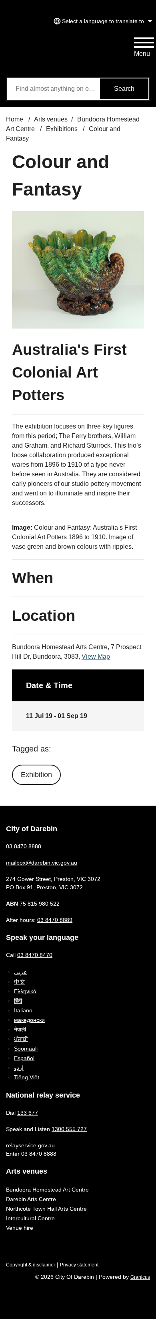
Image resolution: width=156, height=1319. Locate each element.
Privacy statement (79, 1265)
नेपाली (20, 1029)
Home (14, 119)
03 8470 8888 (23, 846)
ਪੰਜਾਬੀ (21, 1039)
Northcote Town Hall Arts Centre (46, 1208)
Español (24, 1058)
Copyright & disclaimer (30, 1265)
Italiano (23, 1010)
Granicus (140, 1277)
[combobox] (101, 21)
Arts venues (51, 119)
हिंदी (18, 1001)
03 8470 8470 (34, 955)
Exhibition (36, 775)
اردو (19, 1068)
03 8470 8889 (54, 920)
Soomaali (26, 1048)
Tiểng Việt (26, 1077)
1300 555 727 (69, 1129)
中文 (19, 981)
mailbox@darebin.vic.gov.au (41, 862)
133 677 (27, 1113)
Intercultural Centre (30, 1218)
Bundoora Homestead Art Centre (47, 1189)
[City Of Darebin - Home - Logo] (36, 53)
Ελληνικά (25, 991)
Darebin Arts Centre (31, 1199)
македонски (29, 1020)
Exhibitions (62, 128)
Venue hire (19, 1228)
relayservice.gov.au (30, 1145)
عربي (20, 972)
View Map (96, 656)
